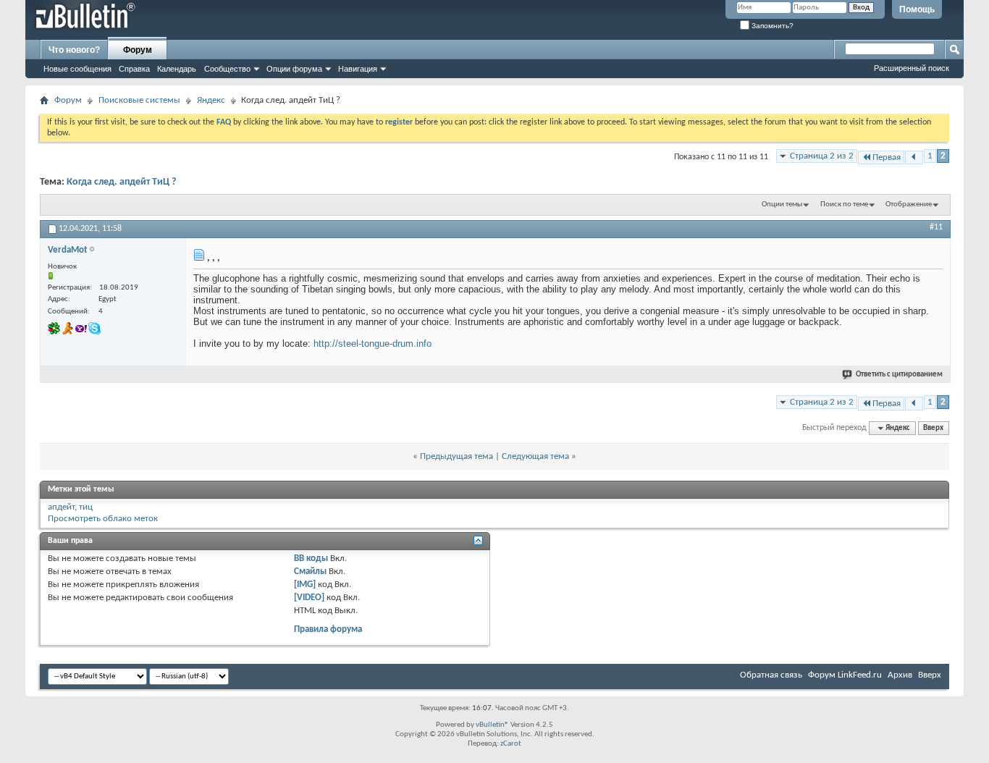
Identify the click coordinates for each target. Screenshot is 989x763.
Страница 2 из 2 (822, 156)
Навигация (357, 68)
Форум (137, 50)
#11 (936, 227)
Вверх (933, 428)
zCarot (510, 744)
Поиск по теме (844, 204)
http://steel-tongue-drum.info (372, 343)
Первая (886, 157)
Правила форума (328, 629)
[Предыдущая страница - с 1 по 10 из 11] (914, 157)
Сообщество (227, 68)
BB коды (311, 558)
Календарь (176, 68)
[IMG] (305, 584)
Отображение (908, 204)
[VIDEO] (309, 597)
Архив (900, 675)
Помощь (917, 9)
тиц (86, 507)
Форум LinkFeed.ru (845, 675)
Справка (134, 68)
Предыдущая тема (456, 456)
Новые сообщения (77, 68)
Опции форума (294, 68)
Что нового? (74, 50)
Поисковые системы (139, 100)
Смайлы (310, 571)
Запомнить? (771, 26)
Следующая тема (535, 456)
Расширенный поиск (911, 68)
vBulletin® (492, 725)
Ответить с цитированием (899, 375)
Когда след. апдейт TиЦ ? (121, 182)
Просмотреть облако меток (103, 518)
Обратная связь (771, 675)
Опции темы (782, 204)
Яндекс (211, 100)
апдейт (61, 507)
